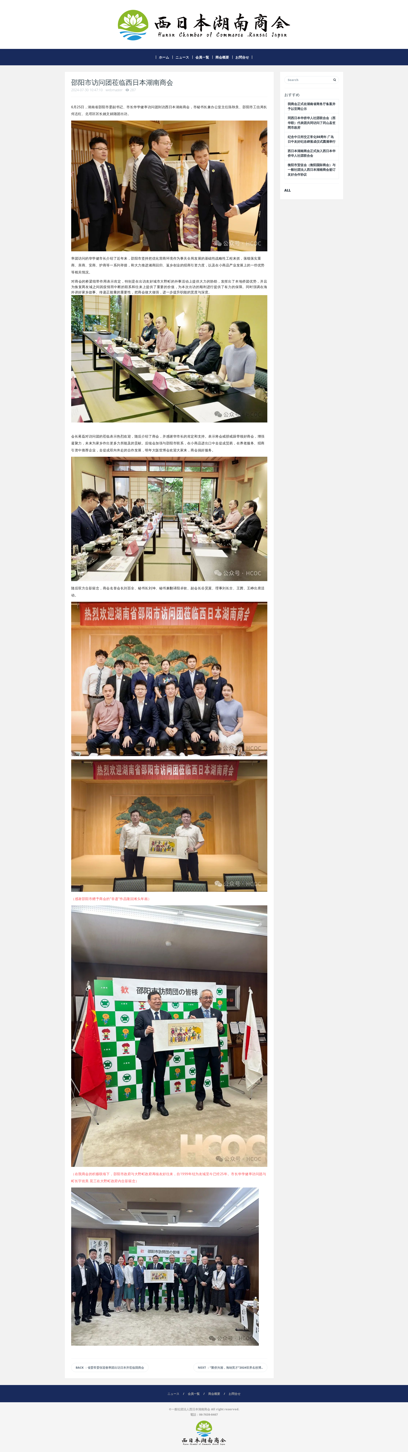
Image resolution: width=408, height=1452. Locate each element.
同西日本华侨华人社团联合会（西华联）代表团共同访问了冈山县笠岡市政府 (312, 122)
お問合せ (242, 57)
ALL (287, 190)
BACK (110, 1367)
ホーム (164, 57)
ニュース (182, 57)
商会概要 (222, 57)
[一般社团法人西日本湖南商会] (204, 24)
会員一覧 (202, 57)
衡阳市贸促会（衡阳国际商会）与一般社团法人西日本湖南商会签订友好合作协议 (312, 169)
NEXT (230, 1367)
